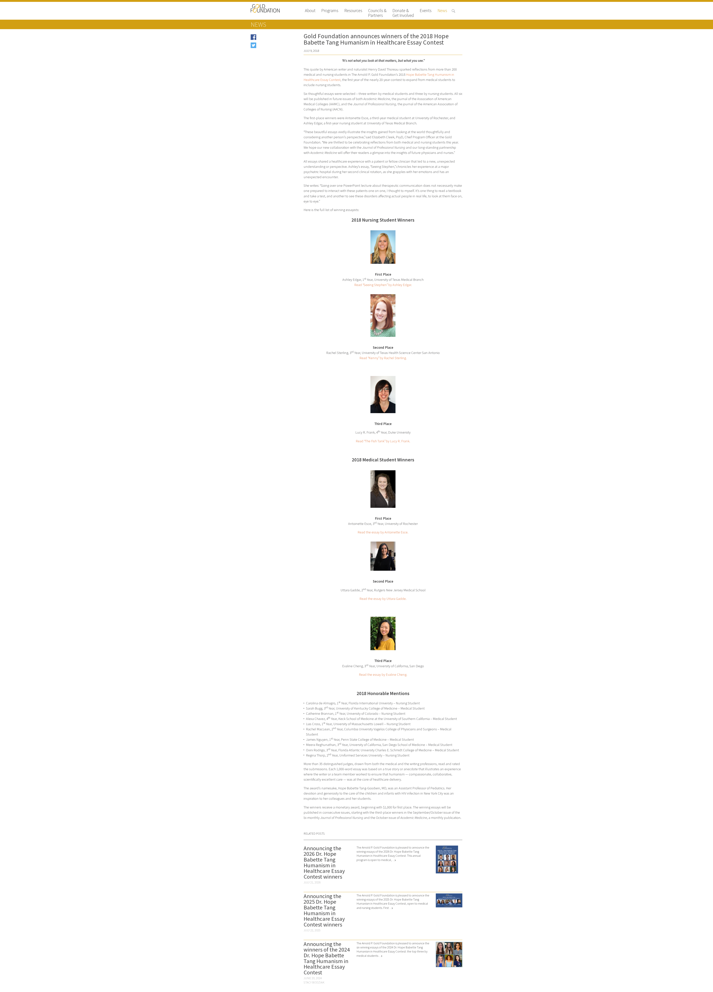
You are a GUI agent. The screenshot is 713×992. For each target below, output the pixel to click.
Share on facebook (269, 38)
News (442, 11)
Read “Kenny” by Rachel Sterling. (383, 358)
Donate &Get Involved (403, 13)
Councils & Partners (377, 13)
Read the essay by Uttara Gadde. (382, 598)
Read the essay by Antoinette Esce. (383, 532)
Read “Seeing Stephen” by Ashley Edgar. (383, 284)
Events (426, 11)
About (310, 11)
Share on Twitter (268, 46)
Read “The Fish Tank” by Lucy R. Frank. (383, 441)
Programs (329, 11)
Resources (353, 11)
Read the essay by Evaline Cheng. (383, 674)
